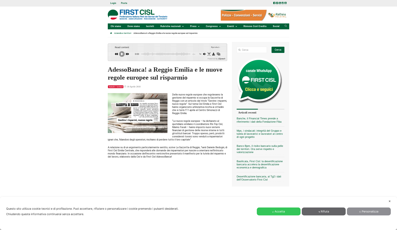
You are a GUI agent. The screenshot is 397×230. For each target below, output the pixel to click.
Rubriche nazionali (170, 26)
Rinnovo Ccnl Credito (255, 26)
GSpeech (221, 58)
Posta (124, 3)
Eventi (230, 26)
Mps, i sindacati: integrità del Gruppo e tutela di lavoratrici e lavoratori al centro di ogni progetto (260, 133)
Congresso (212, 26)
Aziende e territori (122, 33)
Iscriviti (150, 26)
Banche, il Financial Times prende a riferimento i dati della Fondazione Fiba (259, 120)
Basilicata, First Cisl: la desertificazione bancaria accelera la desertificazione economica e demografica (260, 164)
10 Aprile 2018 (133, 87)
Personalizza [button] (370, 211)
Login (113, 3)
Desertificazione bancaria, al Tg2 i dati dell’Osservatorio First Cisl (259, 178)
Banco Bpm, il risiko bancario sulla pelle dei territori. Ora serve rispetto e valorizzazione (260, 149)
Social (276, 26)
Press (193, 26)
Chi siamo (116, 26)
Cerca (278, 49)
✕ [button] (389, 201)
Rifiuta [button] (325, 211)
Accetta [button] (280, 211)
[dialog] (198, 213)
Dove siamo (133, 26)
